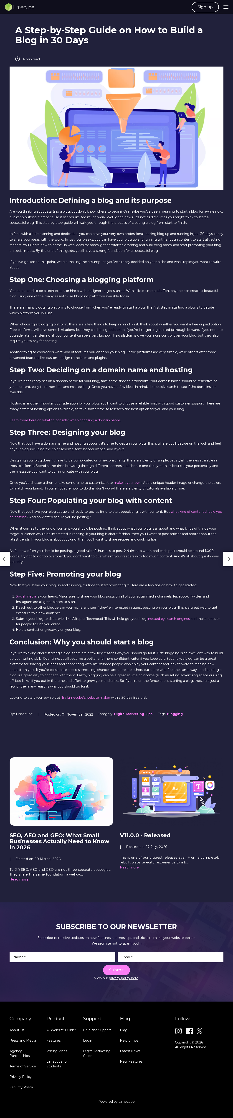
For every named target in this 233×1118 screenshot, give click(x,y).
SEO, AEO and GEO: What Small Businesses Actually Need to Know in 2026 (59, 841)
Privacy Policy (21, 1077)
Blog (123, 1030)
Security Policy (21, 1087)
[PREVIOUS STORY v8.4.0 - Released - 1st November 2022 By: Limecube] (5, 559)
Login (87, 1040)
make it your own (128, 483)
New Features (131, 1061)
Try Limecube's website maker (85, 698)
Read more (19, 879)
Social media (26, 596)
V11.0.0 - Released (145, 835)
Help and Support (97, 1030)
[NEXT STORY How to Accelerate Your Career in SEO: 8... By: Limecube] (228, 559)
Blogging (175, 714)
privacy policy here (123, 978)
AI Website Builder (61, 1030)
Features (53, 1040)
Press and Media (23, 1040)
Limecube (127, 1102)
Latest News (130, 1051)
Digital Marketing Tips (133, 714)
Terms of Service (23, 1066)
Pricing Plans (56, 1051)
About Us (17, 1030)
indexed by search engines (168, 619)
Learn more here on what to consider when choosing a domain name (65, 420)
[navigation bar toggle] (226, 7)
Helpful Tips (129, 1040)
